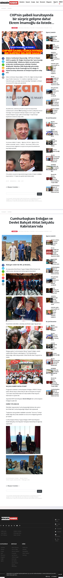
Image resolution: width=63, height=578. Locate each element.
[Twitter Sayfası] (4, 525)
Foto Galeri (57, 520)
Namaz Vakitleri (15, 551)
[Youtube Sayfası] (9, 525)
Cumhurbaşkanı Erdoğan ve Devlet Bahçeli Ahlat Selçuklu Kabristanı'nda (55, 102)
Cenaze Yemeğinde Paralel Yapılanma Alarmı (54, 143)
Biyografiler (25, 551)
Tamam (54, 576)
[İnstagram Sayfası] (7, 525)
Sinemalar (14, 559)
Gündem (22, 2)
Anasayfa (3, 8)
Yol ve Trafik (15, 549)
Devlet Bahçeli (27, 399)
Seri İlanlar (14, 561)
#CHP (7, 181)
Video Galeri (57, 524)
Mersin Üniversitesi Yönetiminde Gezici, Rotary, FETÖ (55, 133)
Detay (48, 576)
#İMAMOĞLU (13, 181)
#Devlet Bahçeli (23, 478)
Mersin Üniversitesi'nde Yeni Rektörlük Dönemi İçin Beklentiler (55, 158)
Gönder (39, 194)
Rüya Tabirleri (26, 553)
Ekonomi (42, 2)
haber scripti (3, 575)
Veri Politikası (4, 535)
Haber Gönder (17, 535)
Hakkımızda (3, 531)
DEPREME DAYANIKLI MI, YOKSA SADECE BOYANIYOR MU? (55, 168)
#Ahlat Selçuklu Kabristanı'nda (13, 480)
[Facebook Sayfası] (1, 525)
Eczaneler (14, 553)
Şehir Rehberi (15, 563)
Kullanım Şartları (17, 531)
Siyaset (28, 2)
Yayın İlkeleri (4, 533)
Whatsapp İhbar (17, 533)
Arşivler (59, 531)
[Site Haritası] (18, 525)
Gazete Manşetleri (14, 565)
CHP (38, 112)
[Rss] (15, 525)
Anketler (24, 549)
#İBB (19, 181)
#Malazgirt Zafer (26, 480)
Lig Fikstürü (14, 555)
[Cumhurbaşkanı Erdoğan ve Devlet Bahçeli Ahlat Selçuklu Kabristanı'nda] (22, 248)
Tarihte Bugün (15, 557)
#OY (22, 181)
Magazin (49, 2)
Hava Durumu (15, 547)
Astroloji (25, 555)
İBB (20, 110)
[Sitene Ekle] (20, 525)
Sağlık (2, 559)
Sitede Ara (25, 547)
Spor (37, 2)
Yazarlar (59, 528)
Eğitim (2, 561)
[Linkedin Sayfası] (12, 525)
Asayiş (33, 2)
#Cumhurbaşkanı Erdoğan (12, 478)
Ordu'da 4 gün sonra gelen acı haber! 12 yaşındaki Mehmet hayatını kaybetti (55, 68)
